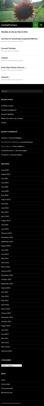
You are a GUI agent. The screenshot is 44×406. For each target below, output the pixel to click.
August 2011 (5, 326)
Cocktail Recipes (27, 142)
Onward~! (5, 77)
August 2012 (5, 288)
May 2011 (4, 338)
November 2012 (7, 275)
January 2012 (6, 313)
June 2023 (5, 170)
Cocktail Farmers (9, 25)
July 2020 (4, 187)
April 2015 (5, 216)
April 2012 (5, 305)
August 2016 (5, 199)
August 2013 (5, 246)
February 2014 (6, 233)
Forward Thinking (8, 48)
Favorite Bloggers (15, 138)
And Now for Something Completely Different (19, 39)
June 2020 (5, 191)
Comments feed (7, 388)
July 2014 (4, 225)
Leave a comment (17, 41)
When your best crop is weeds (12, 118)
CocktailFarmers (7, 150)
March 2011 (5, 347)
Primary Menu (41, 25)
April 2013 (5, 263)
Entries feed (5, 384)
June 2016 (5, 208)
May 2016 (4, 212)
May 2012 (4, 300)
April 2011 (5, 342)
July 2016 (4, 204)
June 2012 (5, 296)
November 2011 (7, 317)
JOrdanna (4, 155)
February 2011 (6, 351)
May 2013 (4, 258)
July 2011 (4, 330)
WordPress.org (6, 392)
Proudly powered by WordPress (11, 403)
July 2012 (4, 292)
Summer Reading (7, 114)
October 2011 (6, 321)
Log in (3, 380)
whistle (3, 138)
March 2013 (5, 267)
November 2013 (7, 237)
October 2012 (6, 279)
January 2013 (6, 271)
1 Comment (15, 51)
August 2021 (5, 174)
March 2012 (5, 309)
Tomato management (8, 110)
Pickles (3, 123)
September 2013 (7, 242)
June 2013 (5, 254)
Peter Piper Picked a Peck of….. (13, 67)
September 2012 (7, 284)
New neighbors (18, 146)
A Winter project (7, 106)
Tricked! (4, 58)
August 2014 (5, 220)
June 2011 (5, 334)
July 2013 (4, 250)
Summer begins (21, 150)
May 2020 (4, 195)
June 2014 (5, 229)
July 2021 (4, 178)
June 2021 (5, 183)
